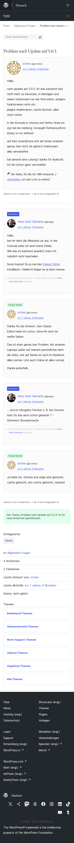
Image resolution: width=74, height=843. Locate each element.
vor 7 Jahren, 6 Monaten (36, 69)
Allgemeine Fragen (25, 25)
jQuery (9, 540)
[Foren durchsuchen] (40, 37)
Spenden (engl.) (50, 744)
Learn (6, 731)
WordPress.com (15, 761)
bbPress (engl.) (14, 773)
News (7, 708)
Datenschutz (11, 720)
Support (8, 738)
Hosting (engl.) (12, 714)
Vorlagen (44, 720)
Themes (44, 708)
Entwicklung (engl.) (15, 744)
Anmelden (13, 179)
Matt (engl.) (12, 767)
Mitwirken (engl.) (49, 731)
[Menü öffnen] (68, 5)
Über (6, 702)
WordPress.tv (13, 750)
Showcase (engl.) (50, 702)
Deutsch (17, 795)
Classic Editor (51, 264)
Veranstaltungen (49, 738)
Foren (6, 15)
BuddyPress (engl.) (17, 780)
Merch (44, 750)
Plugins (43, 714)
